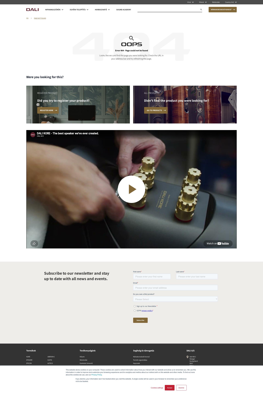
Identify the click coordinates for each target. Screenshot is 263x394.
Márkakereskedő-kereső (141, 357)
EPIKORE (29, 360)
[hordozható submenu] (109, 9)
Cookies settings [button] (157, 387)
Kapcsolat (136, 363)
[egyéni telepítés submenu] (87, 9)
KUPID (50, 360)
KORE (28, 357)
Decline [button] (181, 387)
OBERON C (51, 357)
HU (27, 18)
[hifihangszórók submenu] (62, 9)
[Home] (32, 9)
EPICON (29, 363)
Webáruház (83, 360)
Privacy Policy (97, 374)
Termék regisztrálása (140, 360)
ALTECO (50, 363)
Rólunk (82, 357)
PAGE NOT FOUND (40, 18)
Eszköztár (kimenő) (86, 363)
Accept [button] (169, 387)
